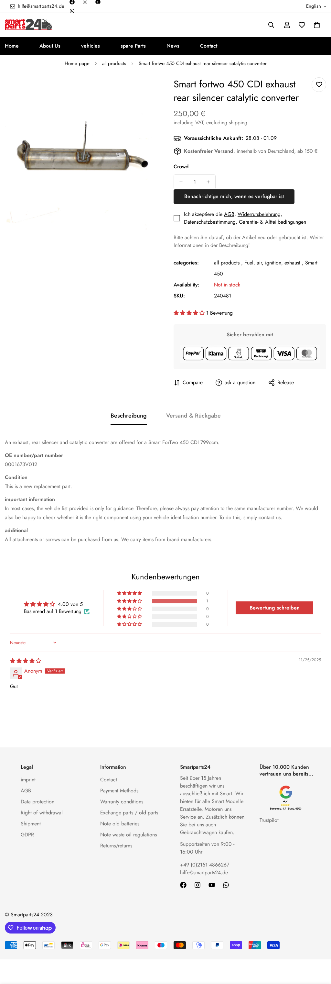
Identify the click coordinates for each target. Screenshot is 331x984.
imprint (28, 779)
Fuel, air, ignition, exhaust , (274, 262)
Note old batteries (119, 823)
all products (114, 63)
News (172, 46)
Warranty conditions (121, 801)
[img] (25, 661)
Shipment (31, 823)
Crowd (181, 166)
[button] (316, 24)
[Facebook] (183, 885)
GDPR (27, 834)
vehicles (90, 46)
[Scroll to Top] (318, 948)
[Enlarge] (143, 91)
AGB (229, 214)
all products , (228, 262)
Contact (208, 46)
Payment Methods (119, 790)
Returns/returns (116, 845)
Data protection (37, 801)
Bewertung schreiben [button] (275, 607)
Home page (77, 63)
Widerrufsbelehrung (259, 214)
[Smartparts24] (28, 25)
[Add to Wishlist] (319, 84)
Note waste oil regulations (128, 834)
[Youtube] (211, 885)
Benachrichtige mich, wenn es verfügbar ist (234, 196)
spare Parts (133, 46)
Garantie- (248, 222)
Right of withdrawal (42, 812)
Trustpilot (269, 820)
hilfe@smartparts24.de (204, 872)
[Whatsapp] (72, 11)
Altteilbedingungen (285, 222)
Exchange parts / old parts (129, 812)
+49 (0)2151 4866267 (204, 864)
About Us (49, 46)
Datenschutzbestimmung (210, 222)
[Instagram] (197, 885)
